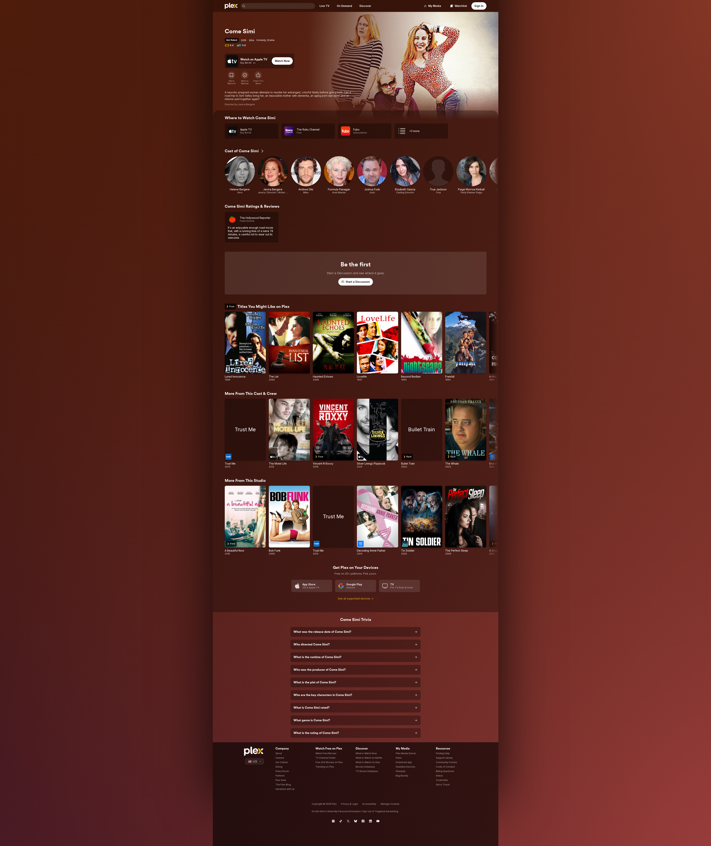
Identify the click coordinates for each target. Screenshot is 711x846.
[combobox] (280, 6)
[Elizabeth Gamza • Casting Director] (405, 175)
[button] (258, 78)
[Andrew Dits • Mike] (306, 175)
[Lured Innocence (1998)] (245, 346)
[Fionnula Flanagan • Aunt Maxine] (339, 175)
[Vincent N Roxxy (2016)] (333, 433)
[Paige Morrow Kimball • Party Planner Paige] (471, 175)
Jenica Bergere (246, 104)
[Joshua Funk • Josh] (372, 175)
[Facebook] (363, 821)
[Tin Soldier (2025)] (421, 520)
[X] (348, 821)
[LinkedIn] (370, 821)
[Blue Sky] (355, 821)
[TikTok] (340, 821)
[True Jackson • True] (438, 175)
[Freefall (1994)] (465, 346)
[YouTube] (378, 821)
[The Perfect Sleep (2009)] (465, 520)
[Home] (231, 6)
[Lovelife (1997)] (377, 346)
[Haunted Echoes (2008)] (333, 346)
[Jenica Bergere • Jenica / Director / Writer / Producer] (273, 175)
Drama (270, 40)
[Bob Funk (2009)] (289, 520)
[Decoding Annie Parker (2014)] (377, 520)
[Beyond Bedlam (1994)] (421, 346)
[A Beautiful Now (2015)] (245, 520)
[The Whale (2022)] (465, 433)
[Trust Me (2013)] (245, 433)
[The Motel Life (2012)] (289, 433)
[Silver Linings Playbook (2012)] (377, 433)
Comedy (261, 40)
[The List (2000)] (289, 346)
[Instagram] (333, 821)
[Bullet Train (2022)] (421, 433)
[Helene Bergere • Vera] (240, 175)
